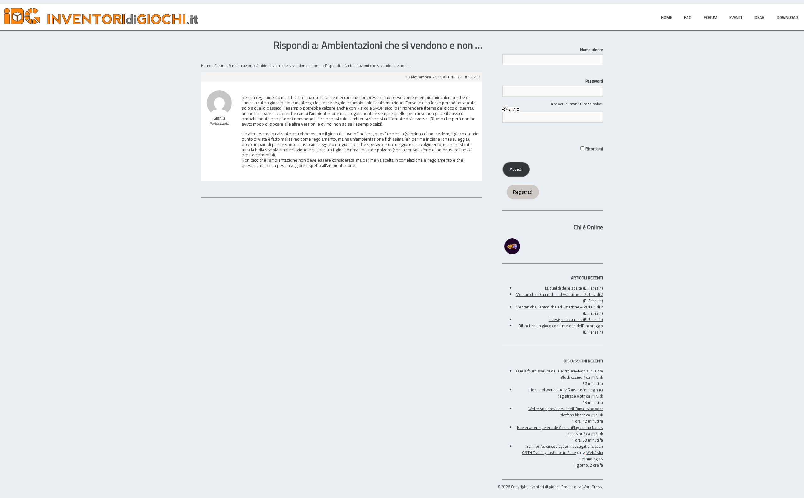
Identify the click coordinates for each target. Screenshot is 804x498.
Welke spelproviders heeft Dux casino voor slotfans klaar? (565, 411)
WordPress (592, 487)
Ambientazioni (241, 65)
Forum (220, 65)
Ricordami (593, 149)
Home (206, 65)
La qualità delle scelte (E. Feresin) (574, 288)
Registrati (522, 192)
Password (594, 81)
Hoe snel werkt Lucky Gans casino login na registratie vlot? (566, 393)
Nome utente (591, 49)
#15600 (472, 77)
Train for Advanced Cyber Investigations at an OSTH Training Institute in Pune (562, 449)
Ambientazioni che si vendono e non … (289, 65)
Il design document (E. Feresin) (576, 319)
